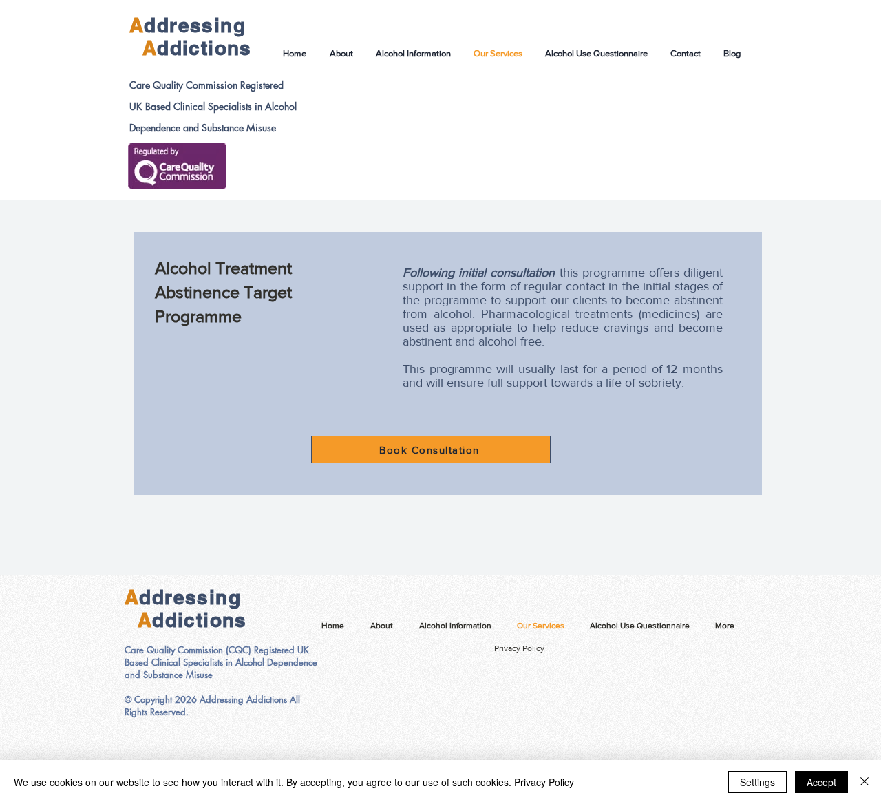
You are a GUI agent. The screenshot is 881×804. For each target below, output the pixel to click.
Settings (757, 782)
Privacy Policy (519, 648)
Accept (821, 782)
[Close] (864, 782)
